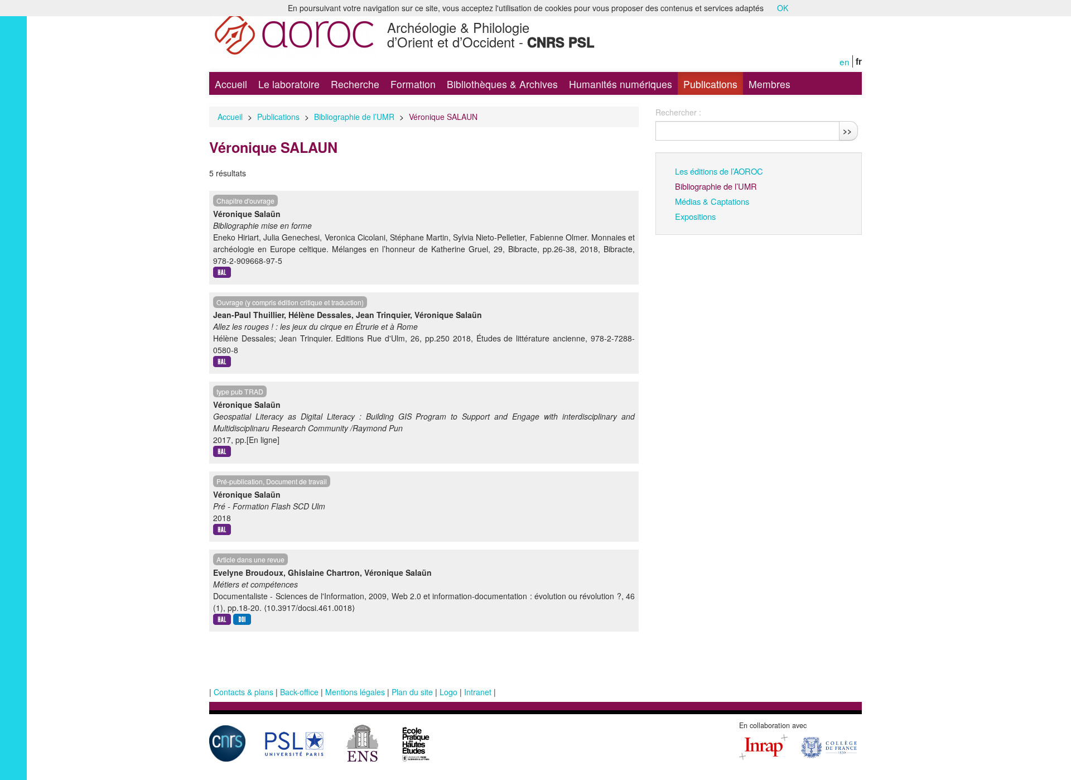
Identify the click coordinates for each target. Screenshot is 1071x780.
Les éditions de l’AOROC (719, 171)
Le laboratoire (289, 84)
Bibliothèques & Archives (502, 84)
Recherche (355, 84)
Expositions (695, 216)
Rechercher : (678, 112)
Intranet (477, 691)
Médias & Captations (712, 201)
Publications (710, 84)
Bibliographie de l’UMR (354, 116)
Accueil (231, 84)
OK (782, 7)
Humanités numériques (620, 84)
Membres (769, 84)
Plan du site (412, 691)
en (845, 61)
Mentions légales (355, 691)
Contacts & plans (243, 691)
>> (847, 130)
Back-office (299, 691)
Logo (448, 691)
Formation (413, 84)
